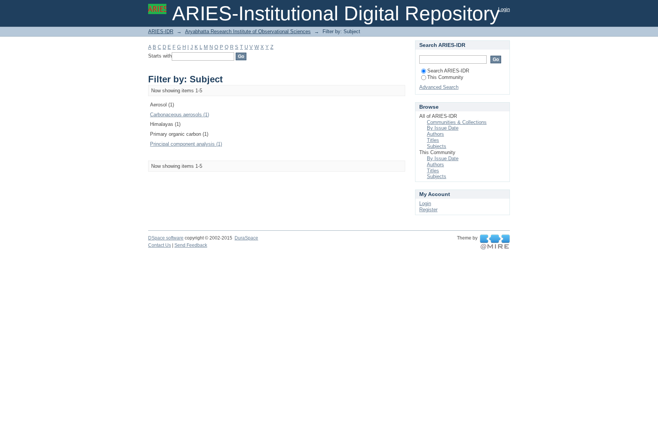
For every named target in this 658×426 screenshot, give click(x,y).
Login (504, 9)
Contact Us (159, 245)
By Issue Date (442, 128)
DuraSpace (246, 238)
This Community (445, 77)
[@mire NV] (495, 242)
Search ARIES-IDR (448, 71)
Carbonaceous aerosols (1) (179, 114)
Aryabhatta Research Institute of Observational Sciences (248, 31)
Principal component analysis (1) (186, 144)
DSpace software (166, 238)
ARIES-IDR (160, 31)
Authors (435, 134)
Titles (433, 140)
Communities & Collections (457, 122)
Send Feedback (190, 245)
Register (428, 209)
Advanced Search (438, 87)
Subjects (436, 146)
